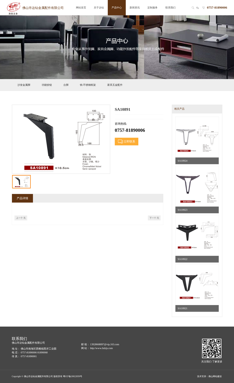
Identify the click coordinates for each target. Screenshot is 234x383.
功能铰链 (47, 85)
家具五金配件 (115, 85)
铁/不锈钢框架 (88, 85)
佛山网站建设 (215, 376)
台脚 (65, 85)
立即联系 (129, 141)
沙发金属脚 (24, 85)
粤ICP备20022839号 (72, 376)
